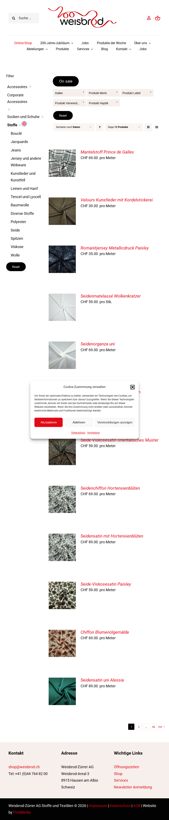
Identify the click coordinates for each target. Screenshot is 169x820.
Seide (15, 230)
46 (153, 726)
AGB (136, 805)
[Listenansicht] (157, 127)
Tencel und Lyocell (26, 197)
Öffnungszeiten (126, 767)
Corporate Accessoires (17, 98)
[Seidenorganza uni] (62, 345)
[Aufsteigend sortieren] (100, 127)
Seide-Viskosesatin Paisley (106, 584)
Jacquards (19, 141)
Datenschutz (78, 432)
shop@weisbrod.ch (24, 767)
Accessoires (17, 87)
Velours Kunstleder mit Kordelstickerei (117, 199)
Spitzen (17, 238)
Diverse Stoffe (22, 213)
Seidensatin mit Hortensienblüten (112, 536)
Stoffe (12, 125)
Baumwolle (20, 205)
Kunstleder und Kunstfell (23, 176)
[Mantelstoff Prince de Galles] (62, 153)
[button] (132, 387)
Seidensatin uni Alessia (102, 680)
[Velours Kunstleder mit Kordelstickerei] (62, 201)
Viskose (17, 247)
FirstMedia (22, 812)
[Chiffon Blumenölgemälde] (62, 633)
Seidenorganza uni (98, 343)
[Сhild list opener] (30, 86)
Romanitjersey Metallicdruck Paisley (115, 248)
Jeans (16, 150)
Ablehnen (79, 422)
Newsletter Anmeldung (133, 787)
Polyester (18, 222)
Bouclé (16, 133)
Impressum (93, 432)
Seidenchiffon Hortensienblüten (110, 488)
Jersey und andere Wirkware (26, 161)
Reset (63, 115)
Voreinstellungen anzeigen (114, 422)
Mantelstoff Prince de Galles (107, 152)
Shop (118, 774)
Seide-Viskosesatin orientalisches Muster (119, 440)
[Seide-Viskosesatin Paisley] (62, 585)
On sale (66, 81)
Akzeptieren (49, 422)
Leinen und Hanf (24, 188)
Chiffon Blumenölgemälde (105, 632)
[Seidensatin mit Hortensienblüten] (62, 537)
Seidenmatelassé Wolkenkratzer (111, 296)
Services (121, 780)
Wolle (15, 255)
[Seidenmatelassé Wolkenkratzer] (62, 297)
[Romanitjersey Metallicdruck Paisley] (62, 249)
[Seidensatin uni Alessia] (62, 681)
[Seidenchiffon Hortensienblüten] (62, 489)
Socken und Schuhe (23, 117)
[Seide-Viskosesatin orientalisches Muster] (62, 441)
